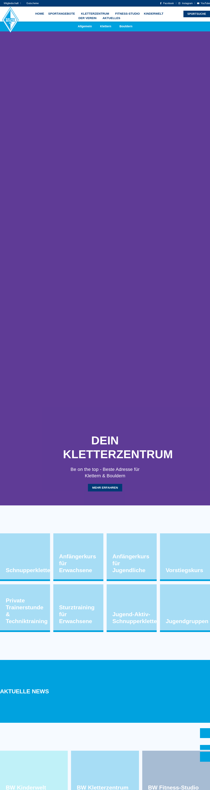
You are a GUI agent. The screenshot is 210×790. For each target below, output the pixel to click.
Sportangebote (61, 13)
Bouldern (125, 26)
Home (39, 13)
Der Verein (87, 18)
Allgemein (85, 26)
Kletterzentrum (95, 13)
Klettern (105, 26)
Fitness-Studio (127, 13)
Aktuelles (111, 18)
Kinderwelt (153, 13)
